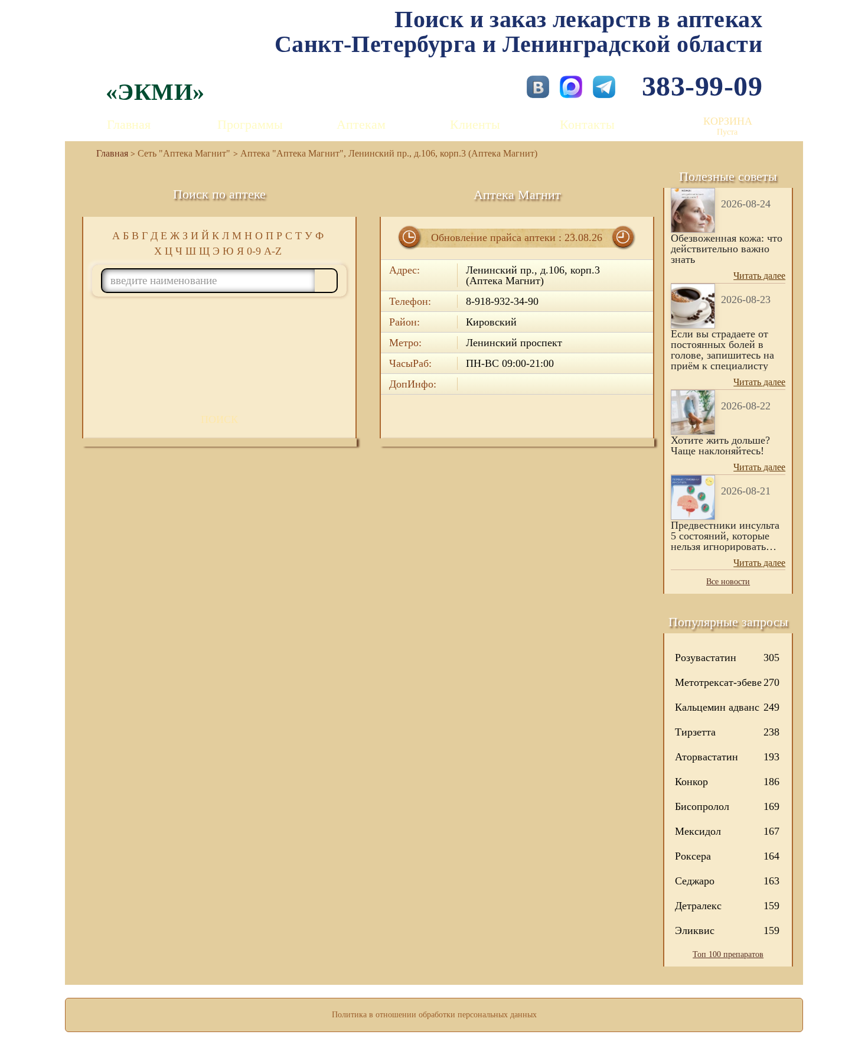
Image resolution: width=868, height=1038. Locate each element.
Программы (250, 124)
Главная (129, 124)
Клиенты (475, 124)
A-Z (273, 251)
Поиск (219, 419)
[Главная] (107, 153)
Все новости (728, 581)
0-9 (254, 251)
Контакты (587, 124)
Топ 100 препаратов (728, 954)
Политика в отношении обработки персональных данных (434, 1014)
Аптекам (361, 124)
